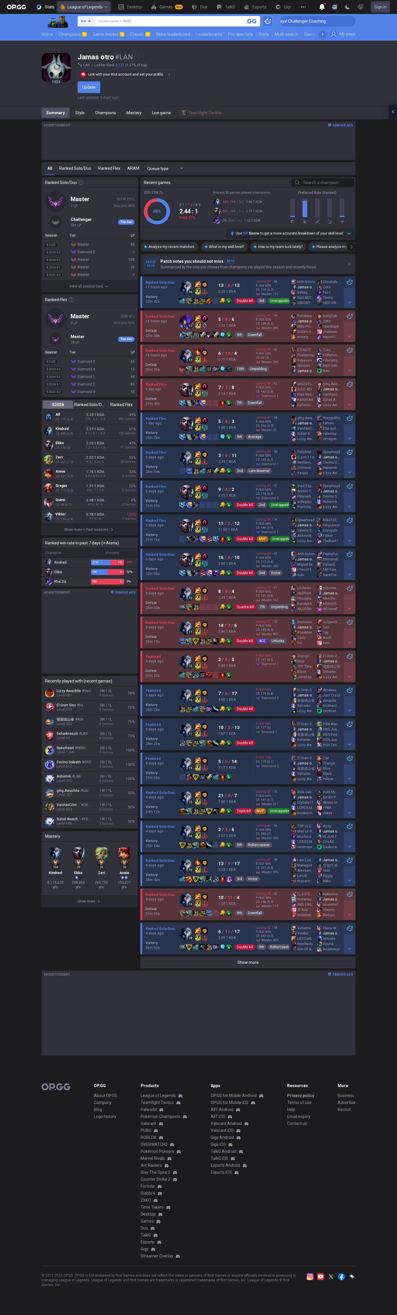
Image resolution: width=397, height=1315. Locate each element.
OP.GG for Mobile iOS (229, 1102)
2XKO (146, 1200)
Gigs (145, 1249)
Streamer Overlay (157, 1256)
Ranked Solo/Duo (89, 404)
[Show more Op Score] (349, 233)
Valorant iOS (222, 1130)
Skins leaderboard (173, 34)
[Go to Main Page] (16, 7)
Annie (60, 471)
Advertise (346, 1102)
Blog (98, 1109)
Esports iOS (221, 1172)
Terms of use (299, 1102)
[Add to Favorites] (139, 57)
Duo (144, 1228)
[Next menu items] (323, 34)
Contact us (297, 1123)
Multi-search (286, 34)
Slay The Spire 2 (155, 1172)
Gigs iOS (218, 1144)
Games (147, 1221)
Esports (148, 1242)
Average (254, 437)
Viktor (61, 514)
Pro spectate (240, 34)
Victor (275, 573)
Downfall (255, 335)
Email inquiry (298, 1116)
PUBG (146, 1130)
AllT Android (222, 1109)
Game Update (317, 34)
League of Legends (85, 7)
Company (103, 1102)
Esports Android (225, 1165)
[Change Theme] (347, 7)
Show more (248, 962)
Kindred (62, 429)
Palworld (149, 1109)
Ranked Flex (121, 404)
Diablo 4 (148, 1193)
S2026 (58, 404)
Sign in (380, 7)
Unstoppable (280, 301)
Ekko (60, 443)
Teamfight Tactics (157, 1102)
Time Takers (152, 1207)
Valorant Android (226, 1123)
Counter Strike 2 (155, 1179)
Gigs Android (222, 1137)
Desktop (148, 1214)
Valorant (148, 1123)
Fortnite (148, 1186)
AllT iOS (218, 1116)
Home (47, 34)
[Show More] (322, 7)
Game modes (108, 34)
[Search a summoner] (251, 21)
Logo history (105, 1116)
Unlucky (277, 641)
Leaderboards (209, 34)
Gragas (61, 486)
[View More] (303, 7)
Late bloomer (259, 471)
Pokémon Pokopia (157, 1151)
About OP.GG (105, 1095)
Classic (139, 34)
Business (346, 1095)
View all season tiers (86, 286)
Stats (264, 34)
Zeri (59, 457)
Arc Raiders (151, 1165)
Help (291, 1109)
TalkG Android (223, 1151)
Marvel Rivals (153, 1158)
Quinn (60, 500)
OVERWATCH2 (154, 1144)
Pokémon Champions (160, 1116)
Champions (72, 34)
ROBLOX (148, 1137)
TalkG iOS (219, 1158)
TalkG (146, 1235)
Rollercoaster (259, 845)
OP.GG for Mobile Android (234, 1095)
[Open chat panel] (392, 111)
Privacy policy (300, 1095)
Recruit (344, 1109)
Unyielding (258, 369)
